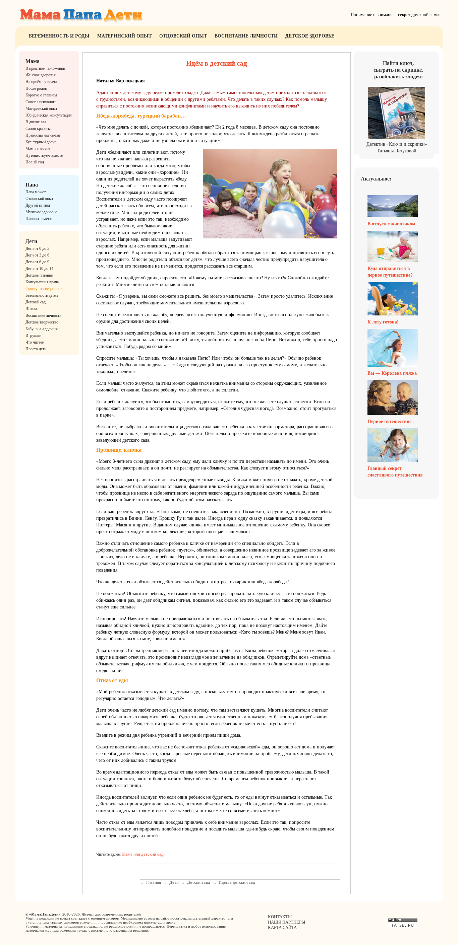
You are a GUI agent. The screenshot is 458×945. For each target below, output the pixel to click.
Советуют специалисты (44, 288)
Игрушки (33, 335)
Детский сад (35, 302)
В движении (35, 122)
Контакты (280, 916)
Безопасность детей (41, 295)
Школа (31, 308)
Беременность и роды (59, 36)
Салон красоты (38, 128)
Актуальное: (376, 178)
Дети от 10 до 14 (39, 268)
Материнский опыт (124, 36)
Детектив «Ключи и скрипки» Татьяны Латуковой (396, 147)
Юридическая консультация (48, 115)
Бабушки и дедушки (42, 328)
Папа (31, 185)
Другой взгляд (37, 205)
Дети (31, 241)
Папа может (35, 192)
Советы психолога (40, 101)
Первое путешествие (389, 421)
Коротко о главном (41, 95)
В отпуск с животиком (391, 223)
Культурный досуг (40, 142)
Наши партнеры (286, 922)
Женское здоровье (40, 75)
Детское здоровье (309, 36)
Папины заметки (39, 218)
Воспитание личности (246, 36)
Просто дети (35, 349)
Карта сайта (282, 927)
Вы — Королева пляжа (392, 373)
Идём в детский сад (237, 882)
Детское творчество (41, 322)
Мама (32, 61)
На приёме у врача (41, 81)
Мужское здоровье (41, 212)
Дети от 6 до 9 (37, 262)
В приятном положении (45, 68)
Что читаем (35, 342)
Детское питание (39, 275)
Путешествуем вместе (44, 155)
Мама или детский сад (143, 854)
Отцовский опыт (183, 36)
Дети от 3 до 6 (37, 255)
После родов (36, 88)
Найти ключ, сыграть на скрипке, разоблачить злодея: (398, 69)
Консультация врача (42, 282)
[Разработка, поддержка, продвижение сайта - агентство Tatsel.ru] (402, 926)
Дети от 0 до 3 (37, 248)
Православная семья (42, 135)
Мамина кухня (37, 148)
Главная (153, 882)
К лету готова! (383, 321)
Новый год (34, 162)
